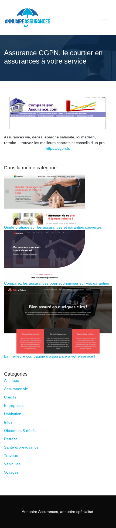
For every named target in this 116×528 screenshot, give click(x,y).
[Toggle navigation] (104, 17)
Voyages (11, 472)
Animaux (11, 380)
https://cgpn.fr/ (58, 148)
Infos (8, 422)
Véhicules (12, 464)
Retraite (11, 439)
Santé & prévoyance (21, 447)
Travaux (11, 455)
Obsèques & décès (20, 430)
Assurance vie (16, 389)
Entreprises (13, 405)
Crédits (10, 397)
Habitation (12, 414)
